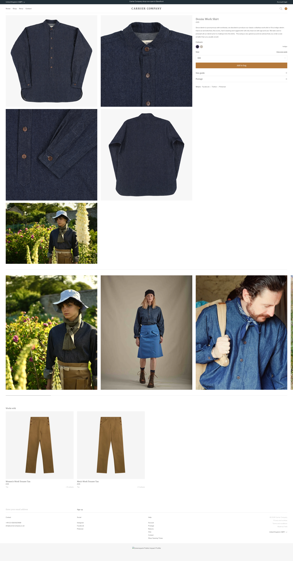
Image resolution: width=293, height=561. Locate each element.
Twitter (214, 87)
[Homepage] (146, 8)
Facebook (206, 87)
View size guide (281, 52)
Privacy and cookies (280, 520)
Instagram (80, 523)
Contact (28, 8)
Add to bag (241, 65)
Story (21, 8)
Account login (282, 2)
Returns (151, 529)
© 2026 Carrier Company (278, 517)
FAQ (149, 532)
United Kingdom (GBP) (14, 2)
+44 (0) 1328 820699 (13, 523)
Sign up (80, 509)
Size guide (200, 73)
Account (151, 523)
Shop (15, 8)
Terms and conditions (280, 523)
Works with (11, 408)
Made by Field (282, 526)
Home (8, 8)
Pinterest (222, 87)
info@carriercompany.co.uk (15, 526)
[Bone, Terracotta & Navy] (201, 46)
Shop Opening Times (155, 538)
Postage (199, 79)
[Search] (281, 8)
